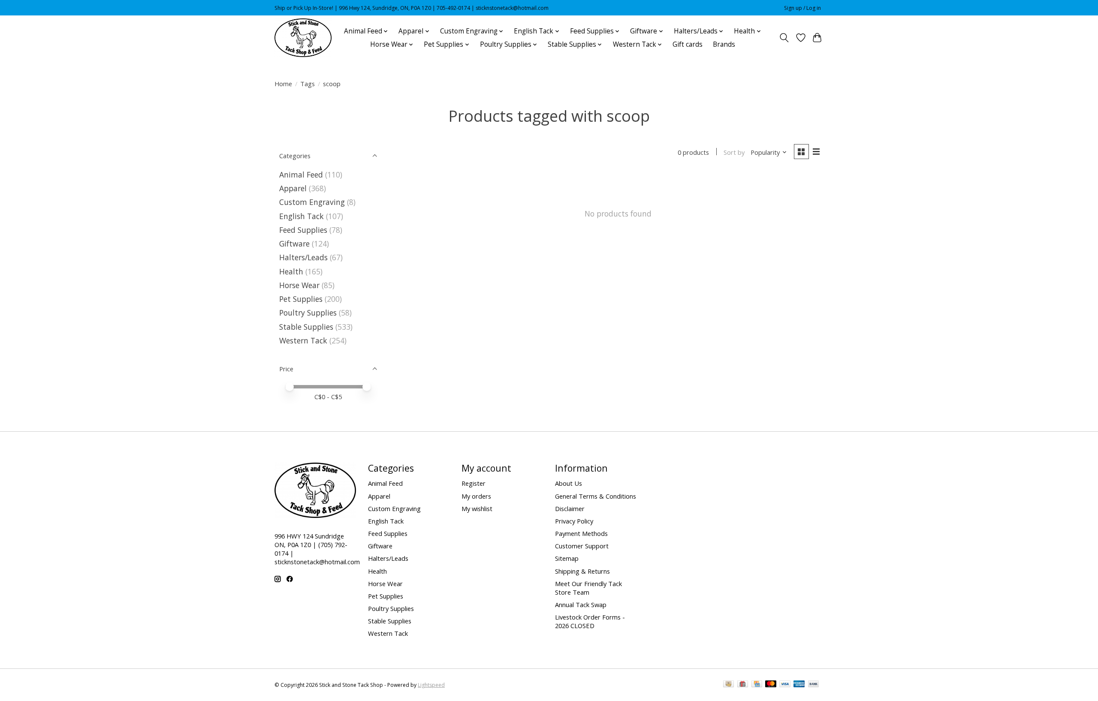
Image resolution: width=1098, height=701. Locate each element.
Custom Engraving (312, 202)
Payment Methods (581, 533)
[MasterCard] (770, 684)
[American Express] (799, 684)
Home (283, 83)
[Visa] (784, 684)
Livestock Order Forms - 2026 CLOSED (590, 621)
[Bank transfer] (813, 684)
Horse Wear (299, 285)
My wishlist (477, 508)
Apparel (293, 188)
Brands (724, 44)
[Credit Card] (756, 684)
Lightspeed (431, 685)
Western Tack (303, 340)
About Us (568, 483)
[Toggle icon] (784, 37)
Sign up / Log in (802, 8)
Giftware (294, 243)
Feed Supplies (303, 230)
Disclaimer (570, 508)
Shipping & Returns (582, 571)
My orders (476, 496)
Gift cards (688, 44)
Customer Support (582, 546)
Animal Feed (301, 174)
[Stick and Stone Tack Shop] (303, 37)
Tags (307, 83)
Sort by (734, 152)
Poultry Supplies (308, 312)
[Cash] (728, 684)
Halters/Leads (303, 257)
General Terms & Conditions (595, 496)
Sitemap (567, 558)
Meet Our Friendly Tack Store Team (588, 587)
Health (291, 271)
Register (474, 483)
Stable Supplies (306, 327)
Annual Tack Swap (580, 604)
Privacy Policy (574, 521)
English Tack (301, 216)
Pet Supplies (301, 299)
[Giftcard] (742, 684)
